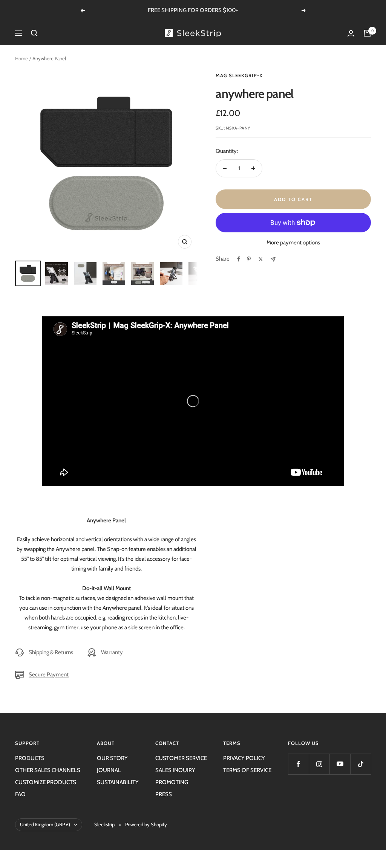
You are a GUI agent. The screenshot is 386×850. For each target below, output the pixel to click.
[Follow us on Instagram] (319, 764)
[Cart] (367, 33)
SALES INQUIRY (175, 770)
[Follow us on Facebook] (298, 764)
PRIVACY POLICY (244, 758)
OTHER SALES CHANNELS (47, 770)
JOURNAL (109, 770)
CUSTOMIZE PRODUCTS (45, 782)
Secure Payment (49, 674)
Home (21, 58)
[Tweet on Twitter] (260, 259)
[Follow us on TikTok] (360, 764)
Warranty (112, 652)
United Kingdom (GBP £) (45, 824)
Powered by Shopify (146, 824)
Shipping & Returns (51, 652)
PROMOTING (171, 782)
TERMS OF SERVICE (247, 770)
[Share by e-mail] (273, 259)
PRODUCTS (29, 758)
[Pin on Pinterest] (249, 259)
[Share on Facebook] (238, 259)
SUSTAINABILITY (118, 782)
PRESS (163, 794)
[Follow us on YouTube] (339, 764)
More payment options (293, 242)
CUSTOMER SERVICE (181, 758)
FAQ (20, 794)
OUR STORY (112, 758)
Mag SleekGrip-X (239, 75)
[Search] (34, 33)
